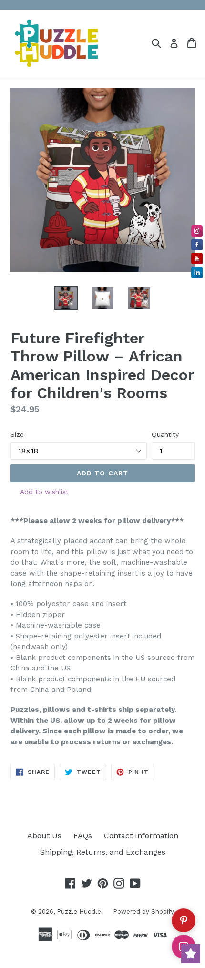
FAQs (82, 835)
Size (17, 434)
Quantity (165, 434)
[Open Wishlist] (190, 953)
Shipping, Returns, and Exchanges (102, 851)
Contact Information (141, 835)
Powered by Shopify (143, 911)
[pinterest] (183, 920)
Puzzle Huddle (79, 911)
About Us (44, 835)
